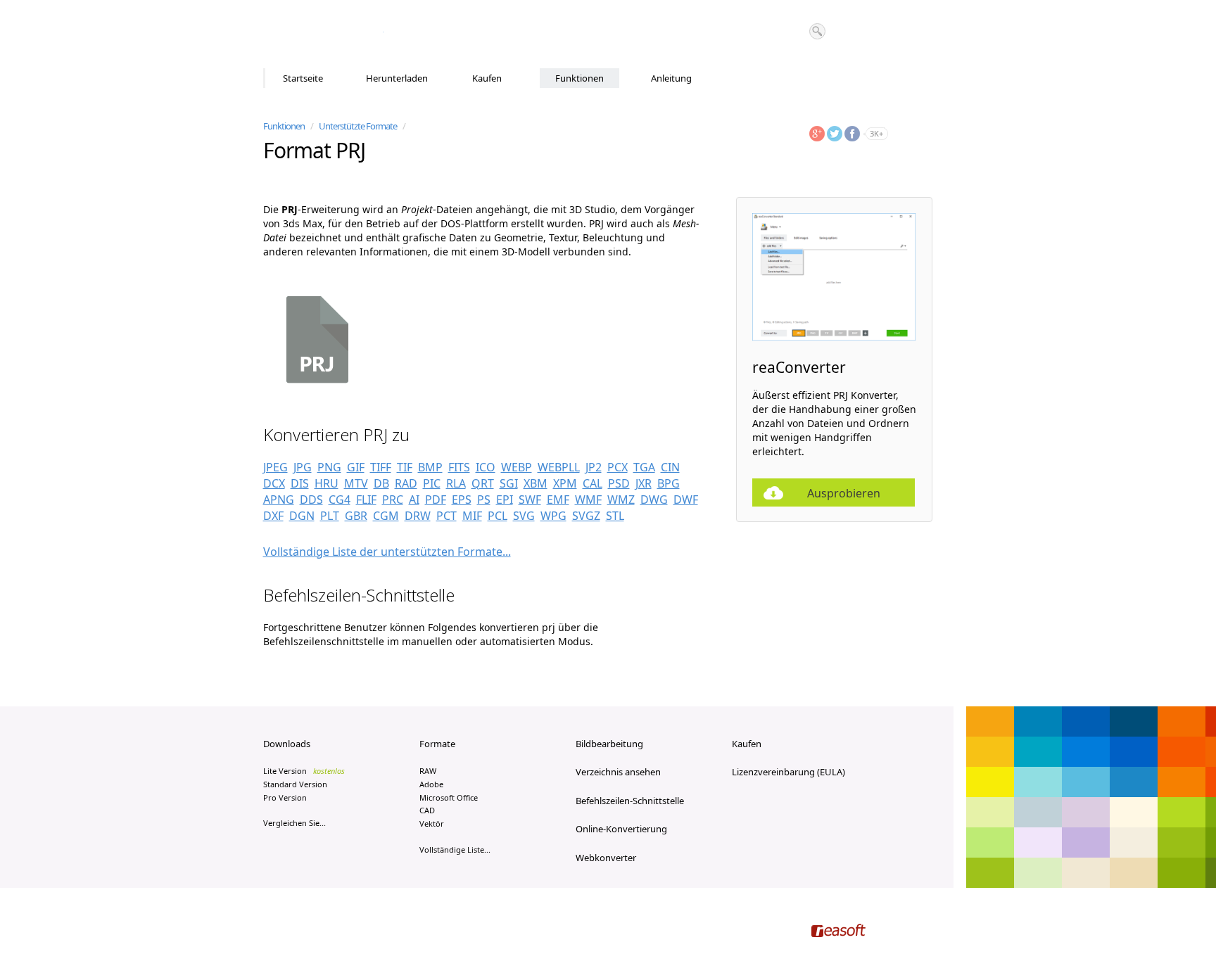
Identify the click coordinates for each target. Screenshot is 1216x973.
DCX (274, 483)
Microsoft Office (448, 797)
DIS (300, 483)
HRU (326, 483)
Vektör (431, 823)
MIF (472, 515)
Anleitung (671, 78)
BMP (430, 467)
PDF (435, 499)
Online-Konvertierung (621, 828)
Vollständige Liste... (454, 849)
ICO (485, 467)
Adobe (431, 784)
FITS (459, 467)
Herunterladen (397, 78)
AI (414, 499)
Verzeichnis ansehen (618, 771)
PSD (619, 483)
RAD (406, 483)
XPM (565, 483)
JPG (302, 467)
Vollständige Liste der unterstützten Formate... (387, 551)
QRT (482, 483)
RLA (456, 483)
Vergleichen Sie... (294, 823)
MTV (356, 483)
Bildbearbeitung (609, 743)
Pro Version (285, 797)
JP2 (593, 467)
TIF (404, 467)
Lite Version (304, 770)
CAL (592, 483)
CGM (386, 515)
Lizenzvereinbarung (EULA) (788, 771)
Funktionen (579, 78)
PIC (432, 483)
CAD (427, 810)
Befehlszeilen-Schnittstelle (630, 800)
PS (483, 499)
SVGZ (586, 515)
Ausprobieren (843, 493)
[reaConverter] (323, 34)
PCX (617, 467)
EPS (461, 499)
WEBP (516, 467)
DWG (654, 499)
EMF (558, 499)
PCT (446, 515)
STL (615, 515)
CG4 (339, 499)
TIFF (380, 467)
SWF (530, 499)
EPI (504, 499)
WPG (553, 515)
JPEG (275, 467)
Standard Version (295, 784)
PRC (392, 499)
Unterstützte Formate (358, 126)
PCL (497, 515)
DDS (311, 499)
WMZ (621, 499)
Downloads (286, 743)
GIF (356, 467)
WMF (588, 499)
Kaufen (487, 78)
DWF (685, 499)
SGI (509, 483)
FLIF (366, 499)
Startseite (303, 78)
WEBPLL (559, 467)
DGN (302, 515)
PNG (329, 467)
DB (381, 483)
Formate (437, 743)
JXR (643, 483)
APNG (278, 499)
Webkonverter (606, 857)
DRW (418, 515)
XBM (535, 483)
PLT (329, 515)
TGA (644, 467)
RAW (427, 770)
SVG (524, 515)
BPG (668, 483)
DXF (273, 515)
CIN (670, 467)
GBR (356, 515)
